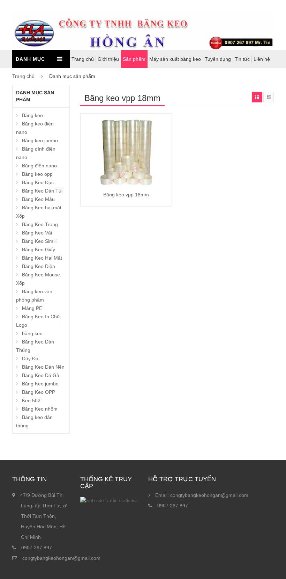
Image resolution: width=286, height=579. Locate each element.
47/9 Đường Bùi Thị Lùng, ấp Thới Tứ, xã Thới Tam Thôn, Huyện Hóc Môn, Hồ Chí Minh (44, 516)
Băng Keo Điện (38, 266)
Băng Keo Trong (40, 224)
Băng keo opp (37, 174)
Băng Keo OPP (38, 392)
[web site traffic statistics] (109, 500)
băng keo (32, 333)
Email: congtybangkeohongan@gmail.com (201, 495)
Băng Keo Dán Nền (43, 367)
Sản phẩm (134, 59)
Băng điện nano (39, 165)
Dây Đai (30, 358)
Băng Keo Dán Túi (42, 191)
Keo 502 (31, 400)
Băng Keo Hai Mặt (42, 258)
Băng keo (32, 115)
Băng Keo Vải (37, 233)
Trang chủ (83, 59)
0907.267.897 (36, 547)
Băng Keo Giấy (38, 249)
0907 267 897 (172, 505)
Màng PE (32, 308)
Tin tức (242, 59)
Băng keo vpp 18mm (126, 194)
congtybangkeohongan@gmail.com (61, 558)
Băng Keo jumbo (40, 383)
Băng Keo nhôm (40, 409)
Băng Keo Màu (38, 199)
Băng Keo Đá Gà (40, 375)
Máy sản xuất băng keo (175, 59)
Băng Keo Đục (38, 182)
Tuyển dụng (218, 59)
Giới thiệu (108, 59)
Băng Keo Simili (39, 241)
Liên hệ (262, 59)
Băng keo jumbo (40, 140)
